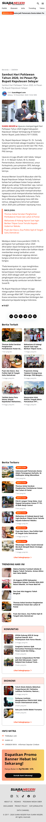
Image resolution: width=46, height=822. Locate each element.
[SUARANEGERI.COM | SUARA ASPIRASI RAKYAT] (13, 3)
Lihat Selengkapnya (22, 557)
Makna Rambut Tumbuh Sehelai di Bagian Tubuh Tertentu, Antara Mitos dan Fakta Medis (28, 571)
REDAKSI (17, 802)
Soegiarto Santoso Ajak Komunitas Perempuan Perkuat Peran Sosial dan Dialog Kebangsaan (28, 648)
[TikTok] (23, 796)
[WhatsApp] (35, 316)
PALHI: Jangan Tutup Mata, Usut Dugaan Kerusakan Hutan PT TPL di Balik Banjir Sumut (29, 503)
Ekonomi (14, 8)
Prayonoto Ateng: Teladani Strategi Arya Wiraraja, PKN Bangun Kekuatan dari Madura (33, 373)
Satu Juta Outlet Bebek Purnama (28, 710)
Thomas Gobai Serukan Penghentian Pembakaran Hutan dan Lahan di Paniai (11, 346)
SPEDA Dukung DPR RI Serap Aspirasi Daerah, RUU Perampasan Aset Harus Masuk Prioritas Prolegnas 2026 (28, 637)
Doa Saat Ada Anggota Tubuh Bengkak (25, 592)
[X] (21, 316)
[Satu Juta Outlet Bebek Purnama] (8, 713)
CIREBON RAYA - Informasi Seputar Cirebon (22, 744)
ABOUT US (8, 802)
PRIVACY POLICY (21, 806)
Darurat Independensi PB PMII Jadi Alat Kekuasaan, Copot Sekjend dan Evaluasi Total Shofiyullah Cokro (27, 660)
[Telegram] (25, 316)
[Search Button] (38, 3)
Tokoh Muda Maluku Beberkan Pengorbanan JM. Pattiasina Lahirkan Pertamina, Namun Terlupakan (27, 689)
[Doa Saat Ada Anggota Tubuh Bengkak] (6, 595)
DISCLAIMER (8, 806)
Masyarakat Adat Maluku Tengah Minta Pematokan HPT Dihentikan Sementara (33, 399)
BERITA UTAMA (21, 467)
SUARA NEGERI (20, 814)
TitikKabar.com (11, 736)
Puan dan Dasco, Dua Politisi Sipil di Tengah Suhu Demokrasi (11, 373)
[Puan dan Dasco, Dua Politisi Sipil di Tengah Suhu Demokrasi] (12, 361)
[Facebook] (16, 316)
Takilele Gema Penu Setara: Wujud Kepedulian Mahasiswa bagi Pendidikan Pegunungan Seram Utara (11, 399)
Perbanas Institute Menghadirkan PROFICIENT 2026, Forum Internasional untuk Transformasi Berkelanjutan (28, 700)
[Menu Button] (42, 3)
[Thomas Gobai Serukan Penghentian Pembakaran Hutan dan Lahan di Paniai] (12, 335)
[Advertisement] (23, 42)
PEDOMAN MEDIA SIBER (32, 802)
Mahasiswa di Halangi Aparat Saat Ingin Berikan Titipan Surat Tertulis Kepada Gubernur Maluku (21, 223)
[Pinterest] (30, 316)
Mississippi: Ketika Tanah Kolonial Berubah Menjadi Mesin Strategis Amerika (29, 547)
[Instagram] (11, 796)
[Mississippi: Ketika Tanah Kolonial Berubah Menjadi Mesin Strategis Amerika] (8, 546)
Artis (23, 8)
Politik (4, 8)
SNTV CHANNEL (23, 810)
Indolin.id (9, 740)
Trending (32, 8)
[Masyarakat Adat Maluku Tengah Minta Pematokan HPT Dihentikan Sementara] (34, 387)
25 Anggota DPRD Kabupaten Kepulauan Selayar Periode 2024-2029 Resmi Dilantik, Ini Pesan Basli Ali (28, 582)
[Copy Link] (11, 316)
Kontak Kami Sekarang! (23, 775)
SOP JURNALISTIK (36, 806)
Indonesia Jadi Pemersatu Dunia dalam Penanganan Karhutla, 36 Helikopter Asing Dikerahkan (29, 473)
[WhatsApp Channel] (34, 796)
